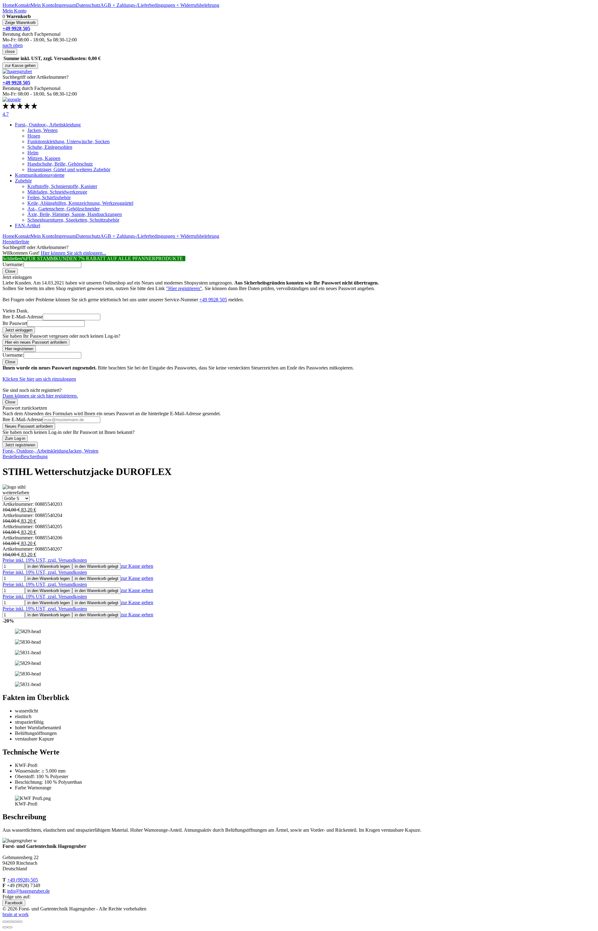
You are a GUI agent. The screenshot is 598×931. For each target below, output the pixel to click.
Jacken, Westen (42, 130)
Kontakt (23, 5)
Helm (32, 152)
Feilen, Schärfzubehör (49, 197)
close (10, 51)
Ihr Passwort (14, 323)
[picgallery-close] (4, 922)
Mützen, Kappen (43, 158)
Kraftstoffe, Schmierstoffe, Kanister (62, 186)
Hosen (33, 136)
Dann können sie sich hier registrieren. (40, 395)
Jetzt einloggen (18, 330)
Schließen (12, 258)
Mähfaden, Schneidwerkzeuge (57, 192)
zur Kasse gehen (20, 65)
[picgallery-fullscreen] (14, 922)
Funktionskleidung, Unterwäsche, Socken (68, 141)
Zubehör (23, 180)
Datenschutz (88, 5)
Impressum (65, 5)
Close (10, 271)
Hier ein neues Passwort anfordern (36, 342)
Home (8, 5)
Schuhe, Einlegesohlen (49, 147)
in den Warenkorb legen (48, 566)
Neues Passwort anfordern (29, 426)
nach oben (12, 45)
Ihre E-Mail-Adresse (22, 316)
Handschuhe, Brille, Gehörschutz (60, 164)
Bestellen (11, 456)
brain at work (15, 914)
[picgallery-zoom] (19, 922)
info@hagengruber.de (28, 891)
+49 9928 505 (213, 299)
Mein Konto (43, 5)
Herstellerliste (15, 241)
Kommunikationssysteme (39, 175)
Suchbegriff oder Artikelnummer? (35, 77)
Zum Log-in (15, 438)
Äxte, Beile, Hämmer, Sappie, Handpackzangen (74, 214)
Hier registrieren (19, 348)
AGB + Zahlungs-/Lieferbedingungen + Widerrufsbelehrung (159, 5)
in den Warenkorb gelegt (96, 566)
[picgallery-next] (9, 927)
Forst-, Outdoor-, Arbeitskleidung (48, 124)
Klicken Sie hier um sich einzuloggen (39, 379)
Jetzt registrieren (20, 445)
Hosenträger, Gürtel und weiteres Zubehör (68, 169)
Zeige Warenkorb (20, 22)
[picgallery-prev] (4, 927)
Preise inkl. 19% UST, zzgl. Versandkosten (44, 560)
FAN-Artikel (27, 225)
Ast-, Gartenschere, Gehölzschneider (63, 208)
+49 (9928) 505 (22, 879)
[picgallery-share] (9, 922)
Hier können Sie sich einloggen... (73, 253)
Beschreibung (34, 456)
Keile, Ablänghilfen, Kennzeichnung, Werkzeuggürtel (80, 203)
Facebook (14, 902)
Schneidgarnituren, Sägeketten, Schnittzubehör (73, 220)
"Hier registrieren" (184, 288)
